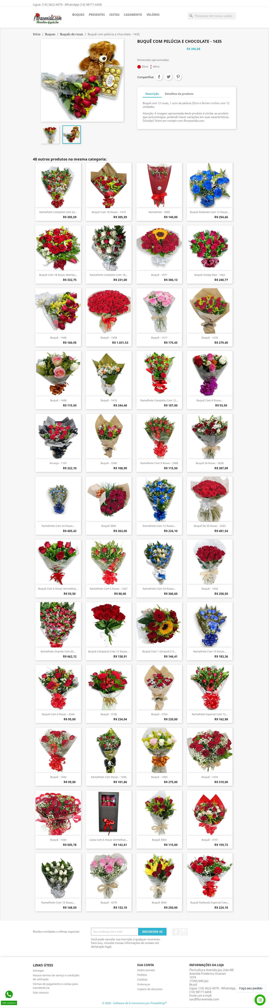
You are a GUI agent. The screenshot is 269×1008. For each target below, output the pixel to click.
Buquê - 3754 (159, 714)
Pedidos (142, 975)
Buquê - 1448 (58, 400)
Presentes (97, 15)
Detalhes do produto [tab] (179, 94)
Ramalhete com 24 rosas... (58, 526)
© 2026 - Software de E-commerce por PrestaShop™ (134, 1003)
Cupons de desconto (149, 989)
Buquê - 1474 (210, 777)
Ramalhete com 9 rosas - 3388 (159, 463)
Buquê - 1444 (58, 839)
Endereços (143, 984)
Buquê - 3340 (109, 463)
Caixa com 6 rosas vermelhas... (108, 839)
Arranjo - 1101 (58, 463)
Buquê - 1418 (109, 400)
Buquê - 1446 (58, 337)
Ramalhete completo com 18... (109, 275)
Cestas (114, 15)
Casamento (133, 15)
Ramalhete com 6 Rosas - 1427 (109, 588)
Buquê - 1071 (159, 275)
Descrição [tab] (152, 94)
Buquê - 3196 (109, 714)
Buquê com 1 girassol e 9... (159, 651)
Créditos (142, 979)
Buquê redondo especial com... (209, 902)
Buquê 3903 (159, 839)
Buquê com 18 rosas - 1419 (109, 212)
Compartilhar (159, 76)
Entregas (38, 970)
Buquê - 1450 (159, 777)
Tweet (168, 76)
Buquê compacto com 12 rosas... (108, 651)
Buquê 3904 (159, 902)
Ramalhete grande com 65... (58, 651)
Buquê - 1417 (159, 337)
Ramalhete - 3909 (159, 212)
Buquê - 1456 (210, 588)
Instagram (184, 932)
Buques (78, 15)
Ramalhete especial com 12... (210, 714)
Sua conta (145, 965)
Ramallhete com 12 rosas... (58, 902)
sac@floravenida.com (204, 999)
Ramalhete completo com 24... (58, 212)
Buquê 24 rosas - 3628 (210, 463)
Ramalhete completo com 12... (159, 400)
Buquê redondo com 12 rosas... (210, 212)
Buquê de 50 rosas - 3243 (210, 526)
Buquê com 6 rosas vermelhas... (58, 588)
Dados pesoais (146, 970)
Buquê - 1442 (58, 777)
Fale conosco (40, 992)
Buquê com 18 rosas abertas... (58, 275)
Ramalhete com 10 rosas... (209, 651)
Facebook (176, 932)
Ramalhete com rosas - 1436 (108, 777)
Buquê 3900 (108, 526)
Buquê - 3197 (210, 839)
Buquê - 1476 (210, 337)
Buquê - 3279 (109, 902)
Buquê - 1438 (109, 337)
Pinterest (178, 76)
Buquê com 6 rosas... (210, 400)
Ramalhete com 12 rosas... (159, 526)
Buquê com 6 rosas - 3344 (58, 714)
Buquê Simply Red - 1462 (209, 275)
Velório (153, 15)
